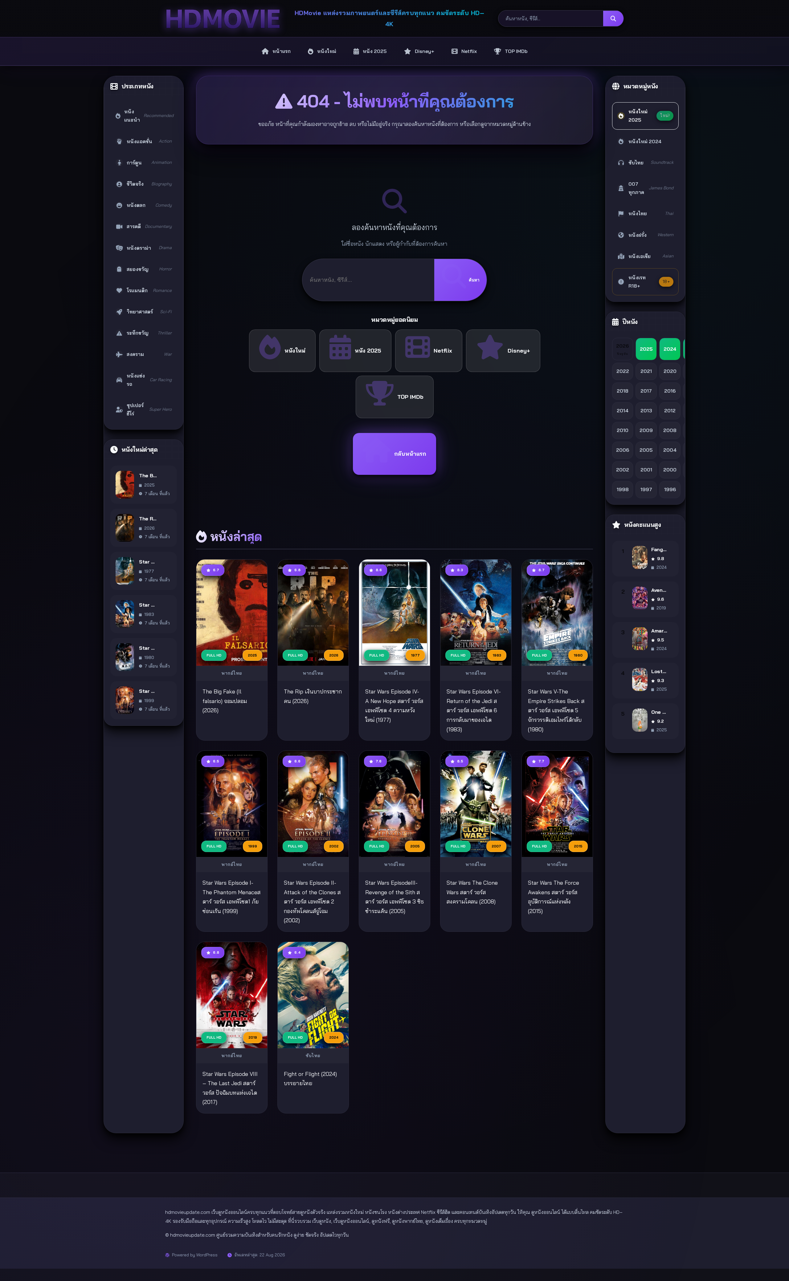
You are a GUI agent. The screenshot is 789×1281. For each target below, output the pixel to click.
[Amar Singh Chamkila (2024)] (640, 638)
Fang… (658, 549)
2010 (622, 430)
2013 (646, 410)
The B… (148, 475)
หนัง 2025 (368, 350)
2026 (622, 349)
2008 (670, 430)
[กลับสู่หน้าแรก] (223, 19)
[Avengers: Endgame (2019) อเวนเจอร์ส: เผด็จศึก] (640, 598)
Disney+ (519, 350)
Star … (146, 562)
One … (658, 712)
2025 (646, 349)
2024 (670, 349)
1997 (646, 489)
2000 (670, 470)
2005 (646, 450)
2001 (646, 470)
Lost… (658, 671)
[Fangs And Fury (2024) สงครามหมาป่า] (640, 557)
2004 (670, 450)
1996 (670, 489)
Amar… (659, 631)
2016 (670, 391)
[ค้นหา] (613, 18)
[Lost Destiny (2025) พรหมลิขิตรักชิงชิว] (640, 679)
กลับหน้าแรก (410, 453)
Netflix (443, 350)
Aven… (658, 590)
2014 (622, 410)
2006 (622, 450)
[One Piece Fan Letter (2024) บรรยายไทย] (640, 720)
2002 (622, 470)
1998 (623, 489)
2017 (646, 391)
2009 (646, 430)
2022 (622, 371)
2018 (622, 391)
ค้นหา (474, 280)
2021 (646, 371)
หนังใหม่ (294, 350)
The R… (147, 518)
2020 (670, 371)
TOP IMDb (410, 396)
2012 (670, 410)
